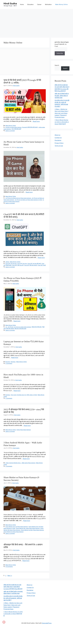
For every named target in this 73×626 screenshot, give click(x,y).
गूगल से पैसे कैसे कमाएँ (16, 129)
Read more (36, 121)
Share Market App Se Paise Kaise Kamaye (16, 526)
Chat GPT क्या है (42, 265)
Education (30, 4)
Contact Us (58, 137)
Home (22, 4)
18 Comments (9, 566)
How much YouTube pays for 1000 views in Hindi (24, 395)
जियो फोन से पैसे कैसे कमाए (20, 328)
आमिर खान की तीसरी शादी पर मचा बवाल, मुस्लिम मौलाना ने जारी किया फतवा (62, 96)
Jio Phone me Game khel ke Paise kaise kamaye (18, 198)
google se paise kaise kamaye (13, 127)
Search (57, 65)
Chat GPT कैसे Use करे (18, 265)
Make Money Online (61, 4)
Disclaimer (58, 140)
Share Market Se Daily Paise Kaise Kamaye (32, 530)
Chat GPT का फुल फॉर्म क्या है (34, 263)
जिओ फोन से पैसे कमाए (37, 327)
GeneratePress (47, 623)
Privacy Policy (59, 143)
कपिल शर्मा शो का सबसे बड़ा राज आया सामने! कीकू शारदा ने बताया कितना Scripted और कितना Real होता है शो (13, 587)
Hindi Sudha (10, 3)
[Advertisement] (36, 22)
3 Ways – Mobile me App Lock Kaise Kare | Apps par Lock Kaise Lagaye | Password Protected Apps (61, 113)
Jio (6, 327)
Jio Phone (10, 327)
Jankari (7, 261)
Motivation (48, 4)
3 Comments (8, 466)
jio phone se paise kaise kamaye (22, 327)
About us (57, 135)
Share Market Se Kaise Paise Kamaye (13, 531)
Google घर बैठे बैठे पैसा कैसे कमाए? (30, 127)
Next (9, 575)
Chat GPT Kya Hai (22, 263)
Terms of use (59, 146)
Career (39, 4)
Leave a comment (10, 130)
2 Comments (8, 398)
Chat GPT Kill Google (11, 263)
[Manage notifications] (3, 622)
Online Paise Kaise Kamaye (23, 429)
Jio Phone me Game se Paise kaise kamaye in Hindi (28, 199)
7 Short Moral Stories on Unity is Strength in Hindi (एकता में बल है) (62, 122)
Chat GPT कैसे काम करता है (30, 265)
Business (13, 361)
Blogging (7, 361)
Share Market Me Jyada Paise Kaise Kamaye (28, 528)
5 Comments (8, 363)
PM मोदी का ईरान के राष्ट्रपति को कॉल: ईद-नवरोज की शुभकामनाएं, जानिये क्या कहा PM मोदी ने (13, 598)
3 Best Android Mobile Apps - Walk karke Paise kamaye (20, 463)
